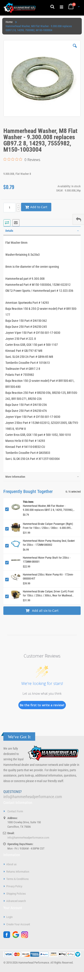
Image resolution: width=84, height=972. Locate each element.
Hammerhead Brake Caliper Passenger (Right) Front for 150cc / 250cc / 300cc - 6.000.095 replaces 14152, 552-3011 (48, 526)
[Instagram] (25, 937)
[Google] (16, 937)
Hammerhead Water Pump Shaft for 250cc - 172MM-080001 (47, 559)
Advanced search (16, 901)
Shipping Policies (16, 893)
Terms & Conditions (17, 879)
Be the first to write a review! (42, 705)
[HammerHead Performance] (19, 7)
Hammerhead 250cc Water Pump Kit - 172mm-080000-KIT (48, 576)
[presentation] (42, 230)
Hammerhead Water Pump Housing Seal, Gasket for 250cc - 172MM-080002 (49, 542)
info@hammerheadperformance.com (32, 796)
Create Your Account (18, 924)
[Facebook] (7, 937)
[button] (74, 49)
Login (9, 917)
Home (9, 22)
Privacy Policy (14, 886)
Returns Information (17, 871)
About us (11, 864)
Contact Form (15, 811)
